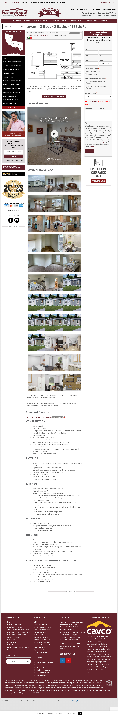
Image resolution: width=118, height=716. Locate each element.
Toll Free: (66, 627)
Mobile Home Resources (42, 670)
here (92, 146)
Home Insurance (39, 665)
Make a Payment (12, 645)
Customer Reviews (13, 637)
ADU (4, 58)
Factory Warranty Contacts (43, 673)
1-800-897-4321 (109, 9)
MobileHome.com (40, 675)
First (86, 56)
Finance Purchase (93, 74)
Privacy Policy (101, 143)
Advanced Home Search (11, 92)
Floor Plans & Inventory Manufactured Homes (14, 626)
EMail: (64, 629)
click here (93, 101)
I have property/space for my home (97, 82)
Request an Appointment (12, 88)
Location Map (11, 642)
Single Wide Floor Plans (12, 62)
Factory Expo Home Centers (11, 2)
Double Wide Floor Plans (12, 66)
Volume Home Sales (10, 104)
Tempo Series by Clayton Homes (38, 35)
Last (100, 56)
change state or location (108, 2)
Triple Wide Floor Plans (11, 69)
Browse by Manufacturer (12, 81)
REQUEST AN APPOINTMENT (54, 97)
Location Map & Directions (71, 640)
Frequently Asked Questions (43, 662)
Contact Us (11, 640)
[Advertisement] (71, 599)
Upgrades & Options (10, 100)
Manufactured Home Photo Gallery (18, 632)
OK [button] (80, 714)
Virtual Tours (8, 77)
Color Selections (9, 96)
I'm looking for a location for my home (98, 87)
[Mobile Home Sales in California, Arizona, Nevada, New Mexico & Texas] (13, 51)
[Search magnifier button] (22, 26)
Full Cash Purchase (93, 71)
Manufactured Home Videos (16, 635)
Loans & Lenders (39, 667)
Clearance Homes (9, 73)
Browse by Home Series (11, 85)
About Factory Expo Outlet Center (18, 630)
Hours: (65, 632)
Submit (89, 151)
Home (9, 622)
